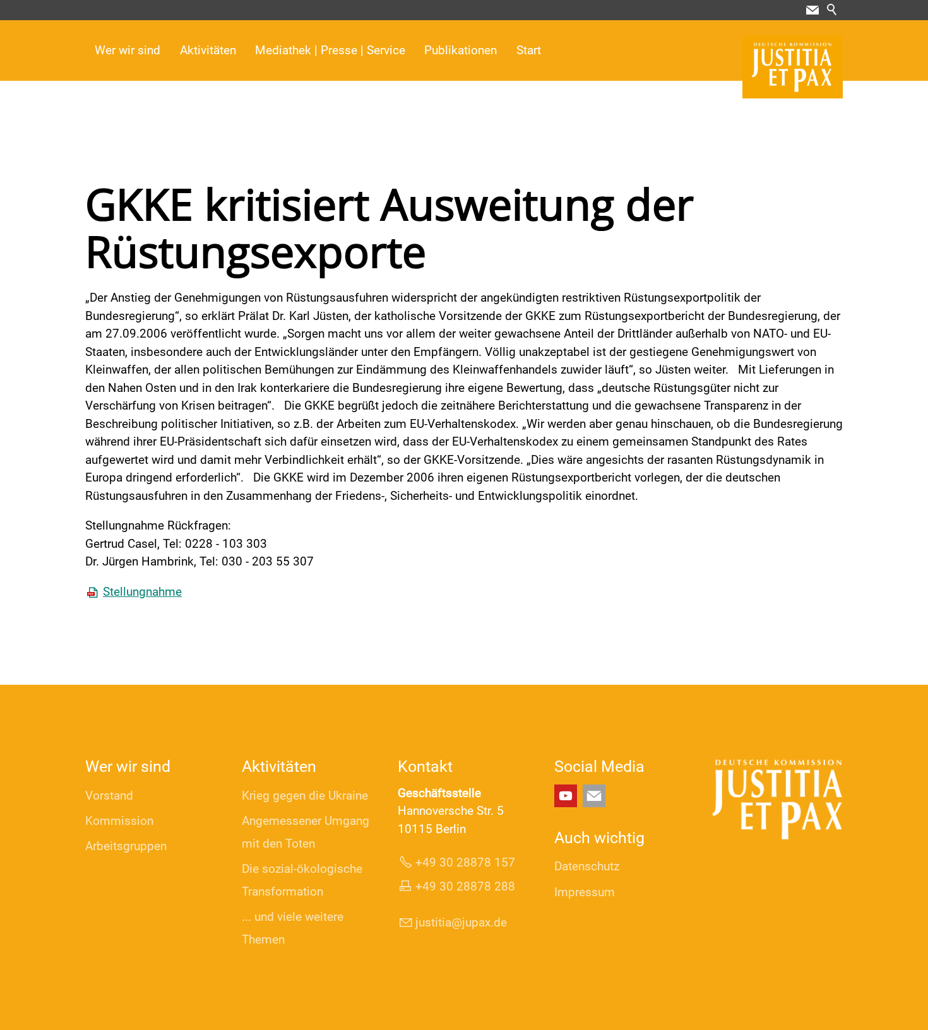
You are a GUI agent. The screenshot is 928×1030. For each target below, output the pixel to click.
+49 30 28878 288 (465, 886)
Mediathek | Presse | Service (330, 50)
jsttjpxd (458, 922)
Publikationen (460, 50)
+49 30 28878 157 (465, 862)
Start (528, 50)
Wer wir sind (127, 50)
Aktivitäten (208, 50)
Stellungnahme (142, 591)
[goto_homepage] (792, 66)
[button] (812, 10)
